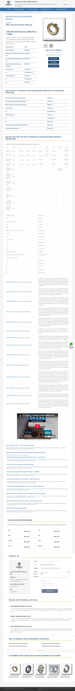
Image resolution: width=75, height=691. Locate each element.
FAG (39, 535)
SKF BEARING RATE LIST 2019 (21, 606)
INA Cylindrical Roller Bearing (38, 14)
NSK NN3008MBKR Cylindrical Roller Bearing (19, 301)
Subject (35, 568)
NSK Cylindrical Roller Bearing (18, 12)
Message (36, 576)
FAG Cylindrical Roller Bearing (62, 9)
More (40, 650)
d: (6, 79)
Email (35, 561)
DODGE (40, 546)
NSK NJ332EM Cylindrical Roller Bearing (17, 403)
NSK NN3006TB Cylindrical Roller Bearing (18, 331)
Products (9, 12)
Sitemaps (22, 688)
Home (9, 9)
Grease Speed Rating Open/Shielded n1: (16, 125)
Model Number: (10, 50)
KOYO (39, 540)
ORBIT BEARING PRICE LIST (54, 55)
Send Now (49, 591)
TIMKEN (10, 540)
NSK (9, 530)
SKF (39, 530)
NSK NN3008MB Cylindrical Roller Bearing (18, 312)
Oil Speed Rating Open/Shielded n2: (15, 60)
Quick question (35, 573)
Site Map (17, 688)
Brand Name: (9, 47)
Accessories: (9, 69)
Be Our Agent (53, 66)
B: (6, 82)
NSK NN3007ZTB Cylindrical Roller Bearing (18, 377)
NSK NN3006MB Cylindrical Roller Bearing (18, 338)
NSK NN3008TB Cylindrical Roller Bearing (18, 388)
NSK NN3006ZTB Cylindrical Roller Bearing (18, 355)
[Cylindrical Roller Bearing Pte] (8, 3)
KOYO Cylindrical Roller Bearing (47, 9)
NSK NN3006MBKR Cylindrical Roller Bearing (19, 322)
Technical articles (33, 9)
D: (6, 72)
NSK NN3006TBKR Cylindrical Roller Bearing (18, 395)
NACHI (9, 546)
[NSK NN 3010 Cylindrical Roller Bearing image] (53, 29)
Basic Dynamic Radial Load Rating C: (14, 65)
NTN (9, 535)
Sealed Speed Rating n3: (12, 128)
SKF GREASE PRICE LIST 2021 (21, 627)
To (34, 565)
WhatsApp (53, 62)
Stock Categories (19, 9)
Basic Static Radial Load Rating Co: (15, 54)
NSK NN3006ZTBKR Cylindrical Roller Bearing (19, 282)
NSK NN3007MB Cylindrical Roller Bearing (18, 365)
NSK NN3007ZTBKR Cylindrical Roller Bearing (19, 292)
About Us (5, 688)
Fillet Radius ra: (10, 76)
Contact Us (11, 688)
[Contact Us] (71, 345)
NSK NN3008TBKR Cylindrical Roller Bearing (18, 345)
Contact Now (53, 58)
